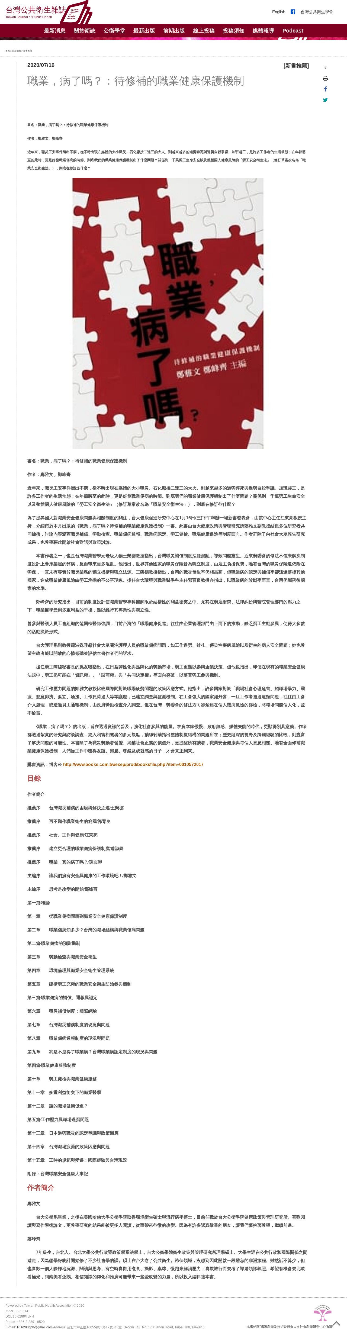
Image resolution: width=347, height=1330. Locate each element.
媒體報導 (263, 31)
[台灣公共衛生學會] (322, 1313)
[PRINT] (325, 78)
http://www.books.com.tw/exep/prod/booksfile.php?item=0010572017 (133, 764)
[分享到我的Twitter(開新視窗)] (325, 100)
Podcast (292, 31)
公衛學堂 (114, 31)
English (278, 11)
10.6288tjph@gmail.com (35, 1327)
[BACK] (325, 67)
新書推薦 (27, 51)
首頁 (7, 51)
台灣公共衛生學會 (317, 11)
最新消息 (16, 51)
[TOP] (338, 1321)
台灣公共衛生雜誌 (35, 12)
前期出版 (174, 31)
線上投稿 (204, 31)
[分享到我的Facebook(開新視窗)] (325, 89)
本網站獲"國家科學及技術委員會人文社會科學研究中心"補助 (290, 1327)
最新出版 (144, 31)
